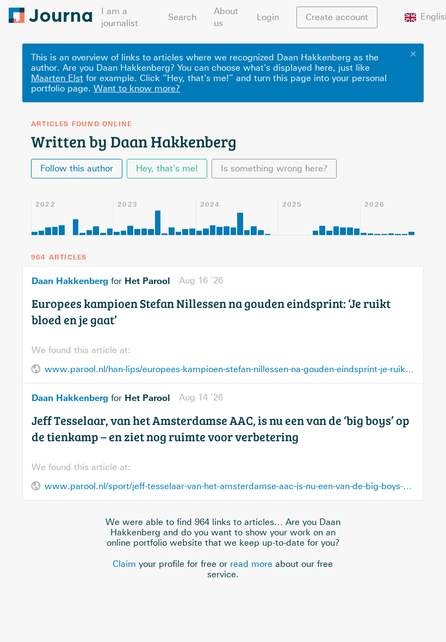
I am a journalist (119, 17)
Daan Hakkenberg (70, 280)
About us (226, 17)
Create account (337, 17)
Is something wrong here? (274, 168)
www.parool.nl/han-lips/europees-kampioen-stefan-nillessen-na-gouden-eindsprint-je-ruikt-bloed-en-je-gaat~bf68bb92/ (229, 369)
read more (251, 564)
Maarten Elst (57, 78)
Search (182, 17)
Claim (124, 564)
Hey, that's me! (167, 168)
